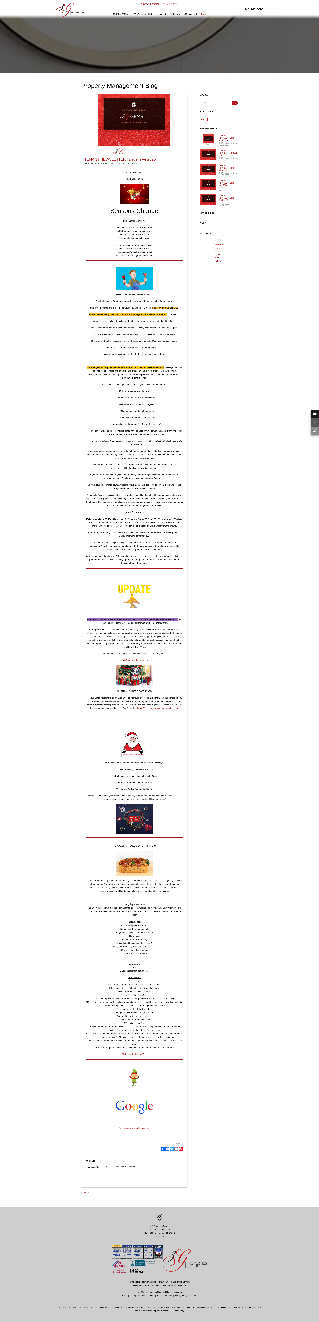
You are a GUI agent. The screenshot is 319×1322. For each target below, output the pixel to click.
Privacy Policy (181, 1295)
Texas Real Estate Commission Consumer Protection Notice (159, 1285)
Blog (203, 14)
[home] (69, 10)
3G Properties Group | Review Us (134, 1128)
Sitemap (168, 1295)
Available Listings (142, 14)
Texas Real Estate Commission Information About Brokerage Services (159, 1282)
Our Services (120, 14)
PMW (159, 1295)
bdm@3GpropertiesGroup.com (147, 1311)
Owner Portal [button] (151, 4)
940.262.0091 (254, 9)
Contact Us (190, 14)
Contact (193, 1295)
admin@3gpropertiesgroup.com (134, 660)
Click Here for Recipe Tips (134, 1054)
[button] (315, 414)
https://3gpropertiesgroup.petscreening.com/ (157, 708)
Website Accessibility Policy (172, 1311)
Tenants (161, 14)
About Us (175, 14)
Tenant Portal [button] (170, 4)
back (86, 1193)
